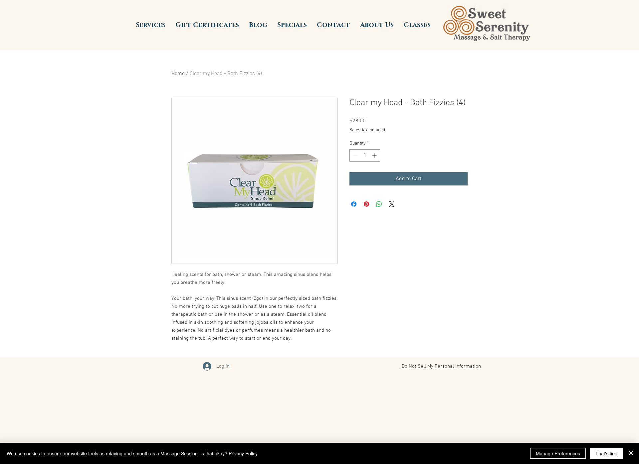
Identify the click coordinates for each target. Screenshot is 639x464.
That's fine (606, 453)
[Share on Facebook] (354, 204)
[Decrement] (354, 155)
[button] (150, 25)
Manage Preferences (558, 453)
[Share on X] (392, 204)
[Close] (631, 453)
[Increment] (375, 155)
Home (178, 73)
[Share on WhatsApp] (379, 204)
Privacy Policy (243, 453)
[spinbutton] (365, 155)
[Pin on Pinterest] (366, 204)
